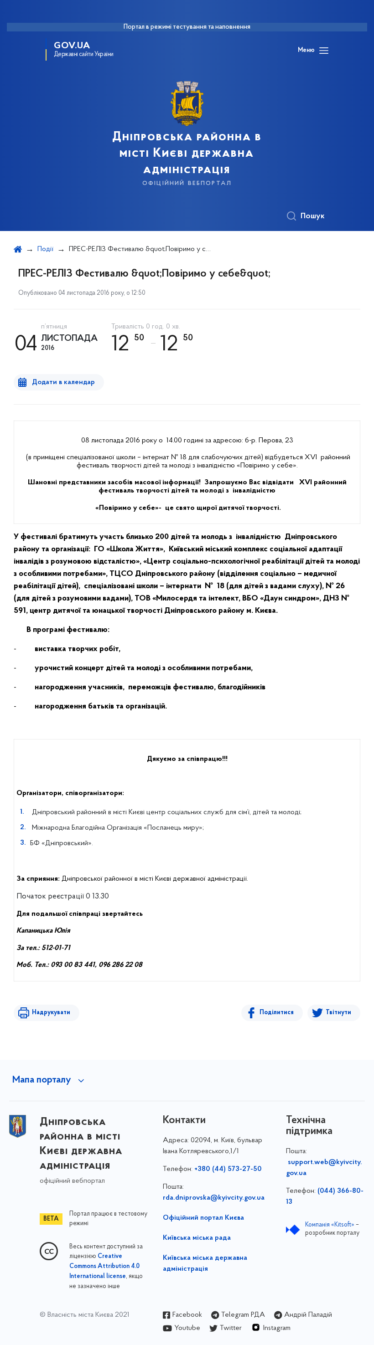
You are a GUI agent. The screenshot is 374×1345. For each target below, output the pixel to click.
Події (45, 249)
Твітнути (338, 1012)
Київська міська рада (197, 1238)
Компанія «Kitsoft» (329, 1225)
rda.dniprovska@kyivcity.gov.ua (214, 1197)
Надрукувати (51, 1012)
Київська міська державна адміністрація (205, 1263)
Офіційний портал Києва (203, 1218)
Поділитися (277, 1012)
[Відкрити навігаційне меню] (323, 50)
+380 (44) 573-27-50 (228, 1169)
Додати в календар (63, 382)
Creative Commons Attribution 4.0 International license (104, 1266)
